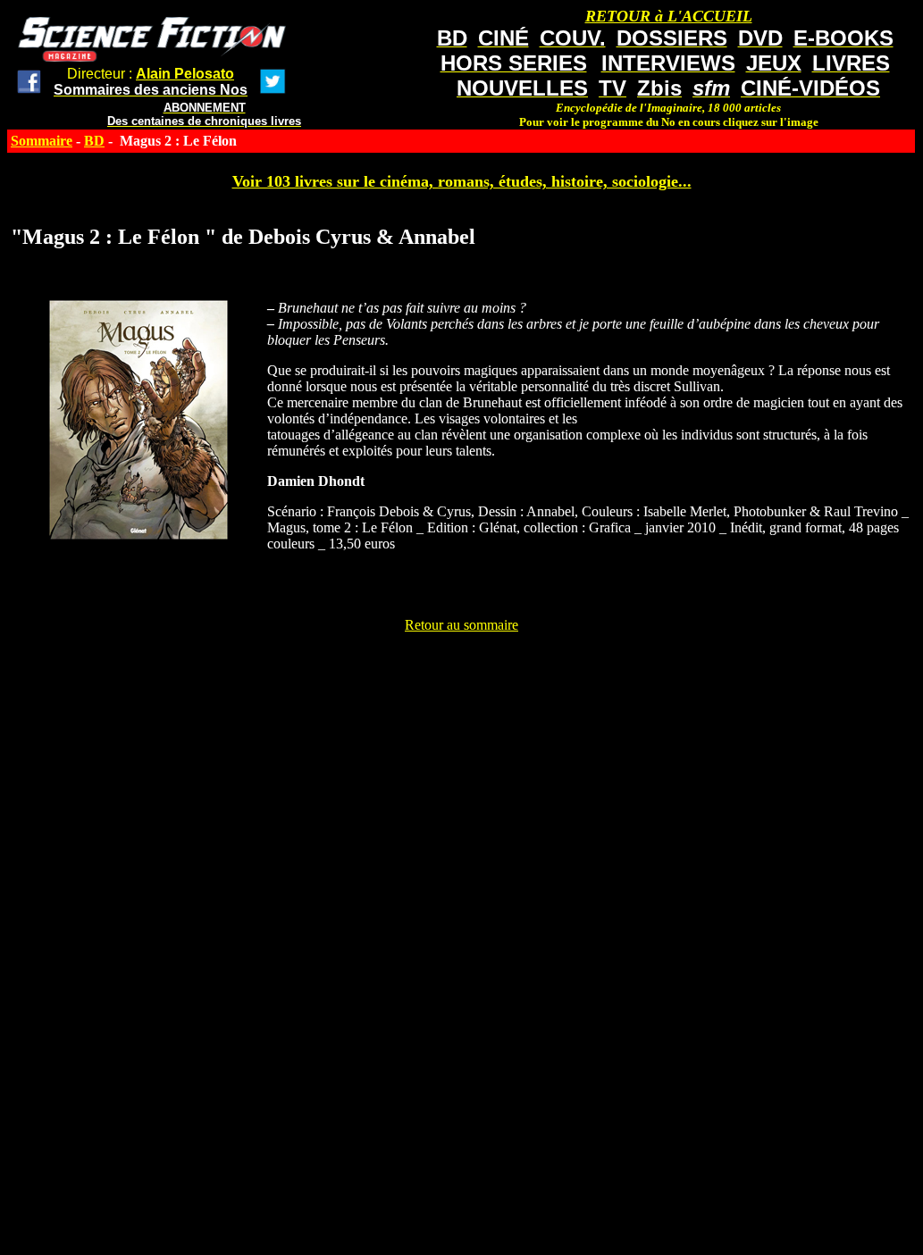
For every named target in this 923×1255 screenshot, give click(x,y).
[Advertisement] (462, 673)
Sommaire (41, 140)
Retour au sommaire (461, 624)
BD (94, 140)
